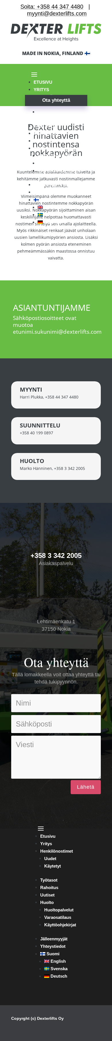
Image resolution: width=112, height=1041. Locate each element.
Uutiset (43, 140)
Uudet (50, 858)
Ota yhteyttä (56, 100)
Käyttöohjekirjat (60, 170)
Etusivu (43, 82)
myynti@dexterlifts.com (57, 13)
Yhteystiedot (50, 192)
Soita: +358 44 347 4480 (51, 6)
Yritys (46, 843)
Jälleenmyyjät (52, 184)
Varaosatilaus (56, 163)
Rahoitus (45, 133)
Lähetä (85, 787)
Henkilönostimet (56, 851)
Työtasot (45, 126)
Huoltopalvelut (58, 155)
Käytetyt (49, 112)
